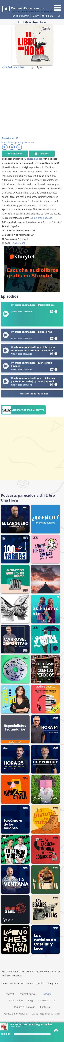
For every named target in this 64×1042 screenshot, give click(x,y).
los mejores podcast (41, 217)
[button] (58, 6)
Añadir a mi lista (15, 67)
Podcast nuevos (28, 993)
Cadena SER (19, 243)
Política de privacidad (15, 1013)
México (47, 993)
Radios (35, 15)
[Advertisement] (32, 103)
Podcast (10, 993)
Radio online (16, 1000)
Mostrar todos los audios (34, 393)
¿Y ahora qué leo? (34, 158)
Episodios (16, 153)
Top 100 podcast (20, 15)
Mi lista (48, 15)
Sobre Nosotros (46, 1000)
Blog (30, 1000)
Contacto (45, 1006)
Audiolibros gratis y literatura (18, 142)
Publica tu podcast (24, 1006)
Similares (43, 153)
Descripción (9, 138)
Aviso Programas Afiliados (46, 1013)
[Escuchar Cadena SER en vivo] (23, 413)
